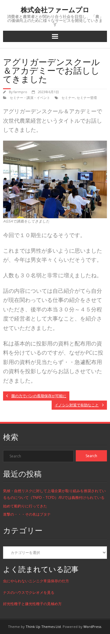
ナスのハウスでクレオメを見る (28, 592)
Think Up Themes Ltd (43, 626)
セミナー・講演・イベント (30, 97)
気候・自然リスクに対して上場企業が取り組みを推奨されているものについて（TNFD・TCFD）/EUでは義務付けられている (54, 494)
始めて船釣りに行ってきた (25, 506)
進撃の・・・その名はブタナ (27, 514)
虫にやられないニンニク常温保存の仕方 (36, 580)
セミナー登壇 (87, 97)
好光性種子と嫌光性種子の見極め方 (32, 603)
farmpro (20, 91)
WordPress (92, 626)
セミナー (68, 97)
